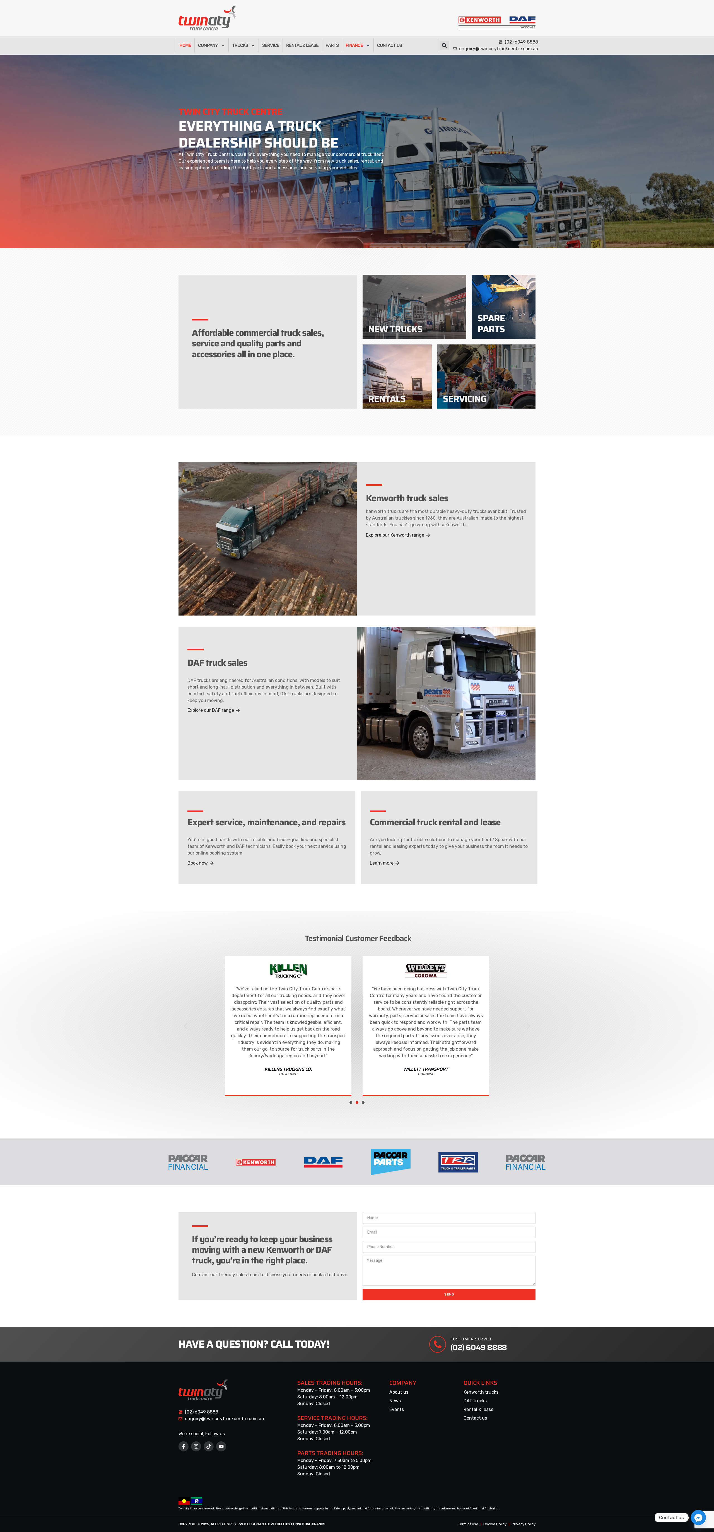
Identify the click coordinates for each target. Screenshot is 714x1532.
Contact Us (389, 45)
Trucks (240, 45)
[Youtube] (221, 1446)
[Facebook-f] (183, 1446)
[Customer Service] (437, 1344)
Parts (332, 45)
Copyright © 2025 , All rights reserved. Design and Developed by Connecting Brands (251, 1524)
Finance (354, 45)
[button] (444, 45)
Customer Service (471, 1339)
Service (270, 45)
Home (185, 45)
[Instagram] (196, 1446)
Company (208, 45)
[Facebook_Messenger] (698, 1517)
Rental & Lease (302, 45)
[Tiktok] (209, 1446)
